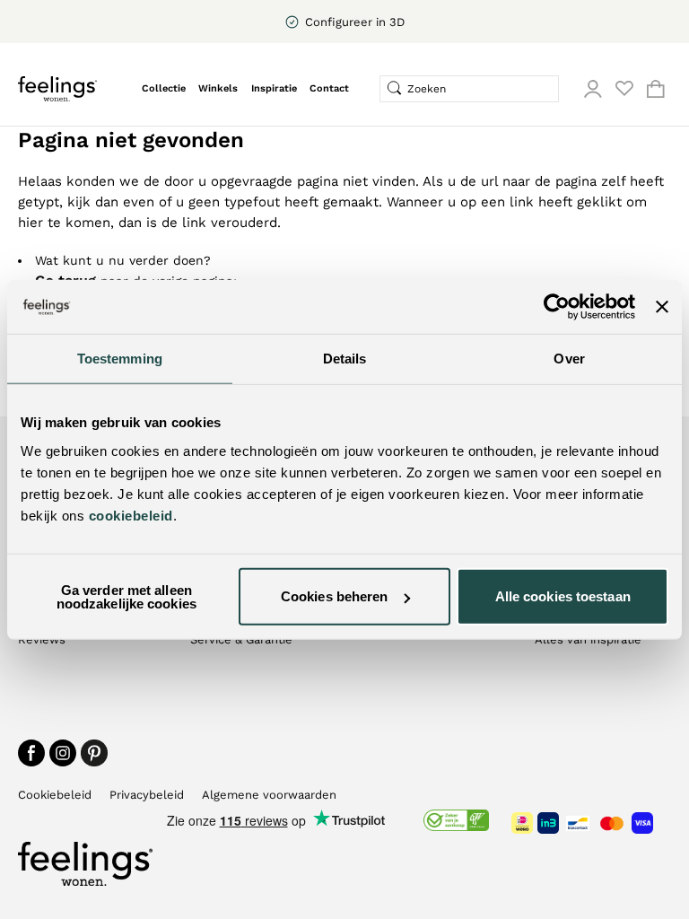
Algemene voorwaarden (269, 794)
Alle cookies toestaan (563, 596)
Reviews (41, 639)
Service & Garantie (241, 639)
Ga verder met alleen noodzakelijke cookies (126, 596)
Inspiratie (274, 88)
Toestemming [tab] (119, 358)
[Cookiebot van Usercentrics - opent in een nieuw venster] (556, 306)
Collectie (164, 88)
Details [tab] (345, 358)
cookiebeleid (131, 514)
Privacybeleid (146, 794)
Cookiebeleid (55, 794)
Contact (329, 88)
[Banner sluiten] (662, 307)
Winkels (218, 88)
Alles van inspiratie (588, 639)
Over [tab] (569, 358)
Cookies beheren (334, 596)
